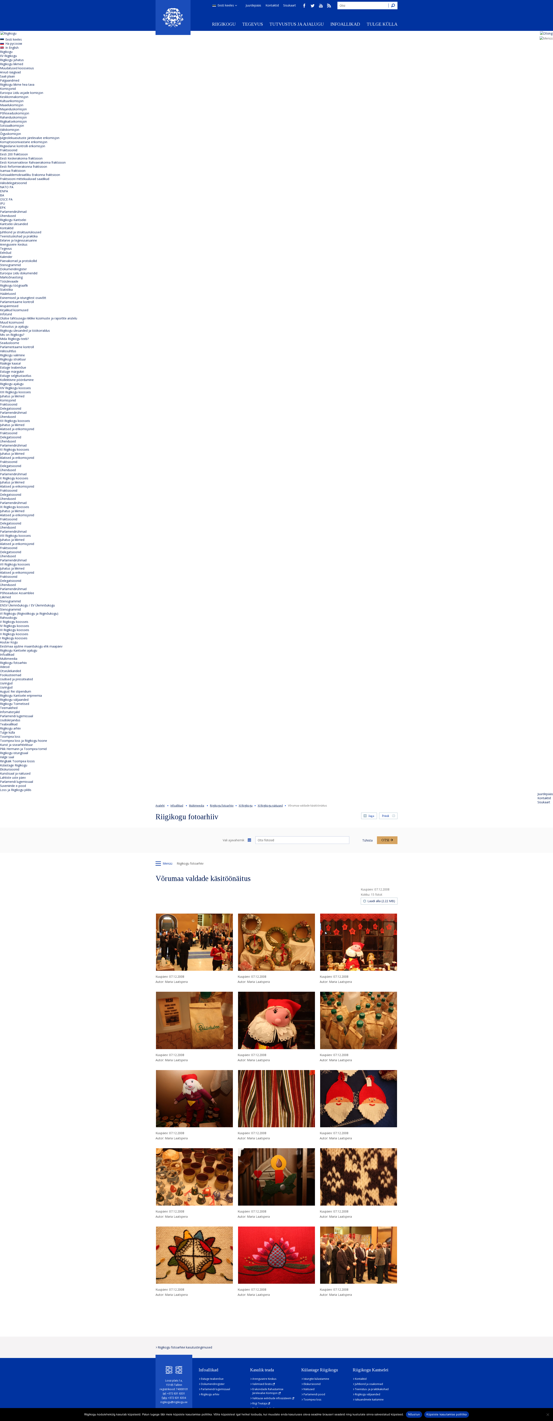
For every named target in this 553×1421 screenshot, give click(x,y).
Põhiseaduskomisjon (14, 113)
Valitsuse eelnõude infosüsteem (271, 1398)
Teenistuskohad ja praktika (19, 236)
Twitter (313, 6)
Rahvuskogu (8, 618)
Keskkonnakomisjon (14, 97)
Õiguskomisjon (10, 134)
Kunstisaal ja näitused (15, 773)
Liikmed (5, 597)
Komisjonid (8, 89)
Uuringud (6, 683)
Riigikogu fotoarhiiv (13, 663)
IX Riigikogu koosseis (14, 507)
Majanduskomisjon (13, 109)
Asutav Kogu (9, 642)
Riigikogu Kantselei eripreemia (21, 695)
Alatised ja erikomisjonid (17, 429)
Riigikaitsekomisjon (13, 121)
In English (12, 48)
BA (2, 195)
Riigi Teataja (259, 1403)
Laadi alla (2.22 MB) (381, 901)
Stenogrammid (10, 265)
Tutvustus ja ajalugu (296, 24)
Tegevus (252, 24)
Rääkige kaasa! (10, 363)
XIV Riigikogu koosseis (15, 388)
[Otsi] (392, 5)
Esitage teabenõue (13, 367)
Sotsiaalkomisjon (12, 125)
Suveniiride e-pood (13, 786)
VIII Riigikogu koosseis (15, 536)
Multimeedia (8, 659)
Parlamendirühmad (13, 212)
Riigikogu (224, 24)
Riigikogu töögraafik (14, 285)
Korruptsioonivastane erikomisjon (23, 142)
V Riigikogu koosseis (14, 622)
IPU (2, 203)
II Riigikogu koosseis (14, 634)
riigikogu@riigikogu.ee (174, 1402)
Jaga (371, 816)
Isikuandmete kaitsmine (369, 1399)
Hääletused (8, 294)
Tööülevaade (9, 281)
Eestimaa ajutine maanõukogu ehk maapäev (31, 646)
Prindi (385, 816)
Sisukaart (289, 5)
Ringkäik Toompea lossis (17, 761)
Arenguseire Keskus (13, 244)
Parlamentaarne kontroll (17, 302)
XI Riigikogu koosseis (14, 449)
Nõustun (414, 1414)
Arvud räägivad (10, 72)
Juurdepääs (253, 5)
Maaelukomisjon (11, 105)
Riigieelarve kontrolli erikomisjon (22, 146)
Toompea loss (10, 736)
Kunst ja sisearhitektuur (16, 745)
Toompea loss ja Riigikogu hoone (23, 741)
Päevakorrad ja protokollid (18, 261)
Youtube (321, 6)
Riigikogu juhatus (12, 60)
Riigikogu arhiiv (10, 728)
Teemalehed (8, 708)
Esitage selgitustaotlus (15, 376)
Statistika (6, 289)
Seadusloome (9, 343)
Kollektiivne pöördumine (17, 380)
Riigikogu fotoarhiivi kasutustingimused (185, 1347)
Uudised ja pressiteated (16, 679)
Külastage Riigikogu (13, 765)
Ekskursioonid (9, 769)
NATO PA (6, 187)
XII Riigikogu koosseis (15, 421)
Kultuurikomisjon (12, 101)
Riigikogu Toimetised (14, 704)
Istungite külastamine (316, 1379)
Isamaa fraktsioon (12, 171)
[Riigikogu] (173, 17)
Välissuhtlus (8, 351)
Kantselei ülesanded (14, 224)
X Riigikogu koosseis (14, 478)
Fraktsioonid (8, 150)
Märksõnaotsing (11, 277)
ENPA (4, 191)
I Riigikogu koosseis (13, 638)
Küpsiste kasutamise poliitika (446, 1414)
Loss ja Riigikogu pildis (15, 790)
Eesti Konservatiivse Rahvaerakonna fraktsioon (33, 162)
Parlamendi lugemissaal (16, 716)
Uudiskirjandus (10, 720)
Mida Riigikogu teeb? (14, 339)
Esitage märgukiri (12, 371)
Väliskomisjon (9, 130)
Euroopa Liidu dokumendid (18, 273)
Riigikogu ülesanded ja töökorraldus (25, 330)
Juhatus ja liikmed (12, 396)
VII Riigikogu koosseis (15, 564)
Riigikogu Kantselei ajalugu (18, 650)
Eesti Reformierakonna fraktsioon (23, 166)
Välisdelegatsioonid (13, 183)
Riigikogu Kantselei (13, 220)
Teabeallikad (8, 724)
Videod (5, 667)
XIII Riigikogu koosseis (15, 392)
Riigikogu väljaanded (14, 700)
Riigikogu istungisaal (14, 753)
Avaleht (160, 805)
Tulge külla (382, 24)
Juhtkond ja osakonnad (369, 1384)
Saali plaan (7, 76)
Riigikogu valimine (12, 355)
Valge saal (7, 757)
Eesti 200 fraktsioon (14, 154)
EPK (3, 207)
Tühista (367, 840)
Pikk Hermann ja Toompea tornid (23, 749)
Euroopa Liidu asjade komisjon (21, 93)
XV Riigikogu (8, 56)
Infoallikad (345, 24)
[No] (547, 1414)
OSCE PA (6, 199)
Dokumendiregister (13, 269)
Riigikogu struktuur (13, 359)
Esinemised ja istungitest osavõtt (23, 298)
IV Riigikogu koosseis (14, 626)
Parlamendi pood (314, 1394)
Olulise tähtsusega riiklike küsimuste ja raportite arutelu (38, 318)
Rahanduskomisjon (13, 117)
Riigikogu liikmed (11, 64)
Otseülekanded (10, 671)
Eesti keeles (226, 5)
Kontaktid (272, 5)
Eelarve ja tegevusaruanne (18, 240)
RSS (329, 6)
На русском (13, 43)
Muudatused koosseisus (17, 68)
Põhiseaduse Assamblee (17, 593)
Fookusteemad (10, 675)
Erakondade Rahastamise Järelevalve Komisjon (267, 1391)
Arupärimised (9, 306)
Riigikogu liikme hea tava (17, 84)
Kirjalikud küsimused (14, 310)
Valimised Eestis (262, 1384)
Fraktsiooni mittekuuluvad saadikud (24, 179)
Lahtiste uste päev (13, 777)
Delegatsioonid (10, 408)
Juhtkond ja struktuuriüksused (20, 232)
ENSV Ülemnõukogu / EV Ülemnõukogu (27, 605)
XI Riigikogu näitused (270, 805)
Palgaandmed (9, 80)
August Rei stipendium (15, 691)
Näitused (309, 1389)
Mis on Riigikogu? (12, 335)
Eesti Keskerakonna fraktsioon (21, 158)
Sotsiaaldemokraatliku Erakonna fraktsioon (30, 175)
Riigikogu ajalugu (12, 384)
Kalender (6, 257)
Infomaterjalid (10, 712)
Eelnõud (5, 253)
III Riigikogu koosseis (14, 630)
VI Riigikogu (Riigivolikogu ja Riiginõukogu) (29, 613)
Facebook (304, 6)
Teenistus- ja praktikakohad (372, 1389)
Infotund (6, 314)
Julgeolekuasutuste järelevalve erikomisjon (29, 138)
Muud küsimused (12, 322)
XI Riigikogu (246, 805)
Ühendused (8, 216)
